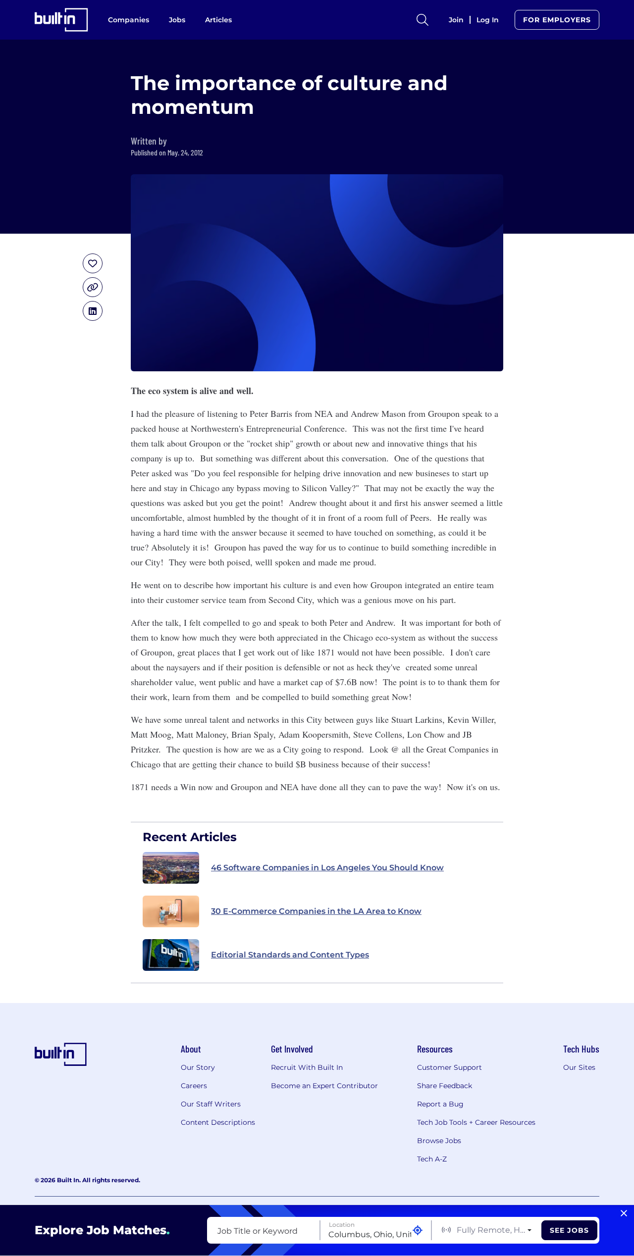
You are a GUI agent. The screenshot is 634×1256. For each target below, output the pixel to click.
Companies (128, 19)
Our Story (198, 1067)
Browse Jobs (439, 1140)
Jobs (177, 19)
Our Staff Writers (211, 1104)
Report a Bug (440, 1104)
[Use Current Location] (417, 1230)
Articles (218, 19)
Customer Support (449, 1067)
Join (456, 19)
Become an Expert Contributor (324, 1085)
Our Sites (579, 1067)
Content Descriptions (218, 1122)
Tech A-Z (432, 1159)
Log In (487, 19)
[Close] (624, 1213)
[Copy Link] (93, 287)
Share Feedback (444, 1085)
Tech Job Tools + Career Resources (476, 1122)
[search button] (422, 20)
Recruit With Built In (307, 1067)
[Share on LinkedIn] (93, 311)
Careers (194, 1085)
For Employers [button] (557, 19)
